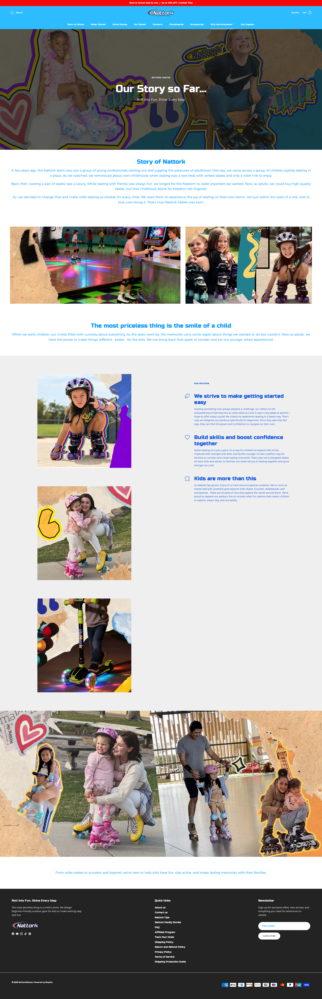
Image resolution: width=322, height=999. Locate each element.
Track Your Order (164, 937)
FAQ (157, 927)
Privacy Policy (163, 952)
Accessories (197, 24)
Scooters (158, 24)
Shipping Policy (164, 942)
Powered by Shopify (43, 982)
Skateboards (176, 24)
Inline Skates (120, 24)
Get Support (247, 24)
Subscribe (269, 936)
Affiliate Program (165, 932)
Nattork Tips (162, 917)
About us (160, 907)
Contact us (161, 912)
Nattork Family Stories (168, 922)
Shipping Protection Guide (170, 961)
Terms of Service (164, 956)
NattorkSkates (26, 982)
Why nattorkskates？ (222, 24)
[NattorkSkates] (161, 12)
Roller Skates (98, 24)
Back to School (76, 24)
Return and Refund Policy (170, 947)
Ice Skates (140, 24)
